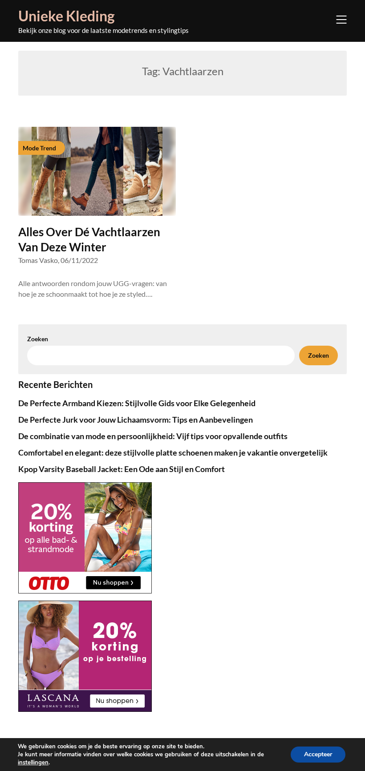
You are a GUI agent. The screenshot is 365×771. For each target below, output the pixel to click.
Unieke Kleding (66, 15)
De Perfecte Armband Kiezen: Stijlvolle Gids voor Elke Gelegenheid (137, 403)
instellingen (33, 763)
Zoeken (37, 339)
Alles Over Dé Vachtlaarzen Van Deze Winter (89, 239)
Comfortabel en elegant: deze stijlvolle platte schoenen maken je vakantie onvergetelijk (173, 452)
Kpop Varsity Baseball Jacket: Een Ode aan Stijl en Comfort (121, 469)
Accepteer (318, 754)
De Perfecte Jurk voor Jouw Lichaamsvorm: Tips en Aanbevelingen (135, 419)
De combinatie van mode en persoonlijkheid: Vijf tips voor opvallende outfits (153, 436)
